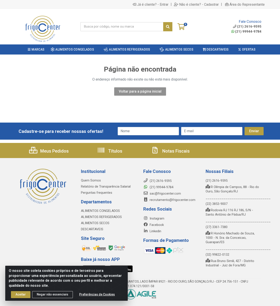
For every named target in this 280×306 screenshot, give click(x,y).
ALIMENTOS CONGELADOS (100, 211)
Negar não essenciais (52, 294)
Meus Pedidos (54, 151)
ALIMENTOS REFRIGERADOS (101, 217)
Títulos (114, 151)
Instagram (156, 218)
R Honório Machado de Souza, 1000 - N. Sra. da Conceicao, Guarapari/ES (230, 237)
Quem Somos (91, 180)
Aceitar (21, 294)
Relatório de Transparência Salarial (106, 186)
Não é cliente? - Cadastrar (199, 4)
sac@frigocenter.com (165, 193)
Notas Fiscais (175, 151)
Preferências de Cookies (97, 294)
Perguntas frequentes (96, 193)
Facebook (156, 225)
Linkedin (155, 231)
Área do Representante (247, 4)
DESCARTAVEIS (92, 229)
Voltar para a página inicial (140, 91)
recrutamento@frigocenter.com (172, 200)
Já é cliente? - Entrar (152, 4)
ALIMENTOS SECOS (95, 223)
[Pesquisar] (167, 26)
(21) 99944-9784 (248, 31)
